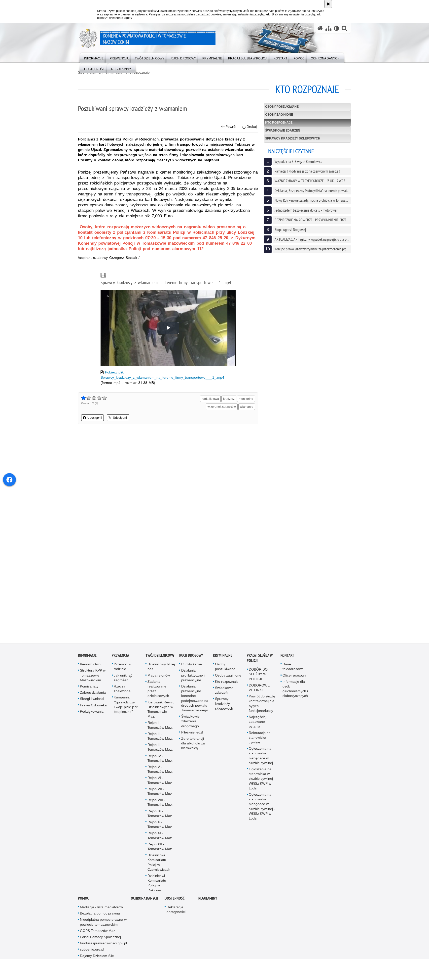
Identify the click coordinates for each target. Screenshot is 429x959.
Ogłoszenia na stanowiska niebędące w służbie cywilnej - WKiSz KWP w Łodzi (262, 808)
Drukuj (252, 127)
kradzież (229, 399)
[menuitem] (94, 57)
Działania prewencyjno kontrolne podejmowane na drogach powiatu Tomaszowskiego (194, 700)
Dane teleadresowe (293, 668)
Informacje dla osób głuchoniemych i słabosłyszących (295, 691)
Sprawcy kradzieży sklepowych (292, 138)
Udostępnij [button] (94, 417)
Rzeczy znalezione (122, 690)
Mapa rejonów (158, 678)
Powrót (230, 127)
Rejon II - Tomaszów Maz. (160, 738)
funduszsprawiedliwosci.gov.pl (103, 945)
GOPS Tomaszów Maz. (98, 933)
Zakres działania (93, 695)
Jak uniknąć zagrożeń (123, 680)
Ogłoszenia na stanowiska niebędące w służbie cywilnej (261, 758)
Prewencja (120, 657)
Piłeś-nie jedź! (192, 734)
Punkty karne (191, 666)
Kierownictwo (90, 666)
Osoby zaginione (279, 114)
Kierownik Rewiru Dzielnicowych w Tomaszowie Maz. (161, 711)
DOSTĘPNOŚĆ (174, 900)
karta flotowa (210, 399)
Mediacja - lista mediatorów (101, 909)
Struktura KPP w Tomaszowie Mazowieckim (93, 677)
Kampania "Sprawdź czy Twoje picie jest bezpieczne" (126, 706)
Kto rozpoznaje (138, 72)
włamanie (246, 407)
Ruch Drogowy (191, 657)
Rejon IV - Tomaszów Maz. (160, 760)
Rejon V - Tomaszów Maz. (160, 771)
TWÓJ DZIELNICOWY (160, 657)
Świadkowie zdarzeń (282, 130)
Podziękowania (92, 714)
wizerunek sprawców (222, 407)
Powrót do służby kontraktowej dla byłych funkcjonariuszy (262, 705)
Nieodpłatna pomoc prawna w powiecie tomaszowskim (103, 924)
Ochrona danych (144, 900)
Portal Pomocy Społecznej (100, 939)
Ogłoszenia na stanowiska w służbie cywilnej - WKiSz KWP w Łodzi (262, 780)
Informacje (87, 657)
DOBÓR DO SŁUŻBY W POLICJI (258, 676)
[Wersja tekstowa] (336, 28)
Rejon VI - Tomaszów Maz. (160, 782)
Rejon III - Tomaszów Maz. (160, 749)
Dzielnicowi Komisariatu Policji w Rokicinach (156, 885)
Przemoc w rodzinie (122, 668)
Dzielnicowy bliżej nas (161, 668)
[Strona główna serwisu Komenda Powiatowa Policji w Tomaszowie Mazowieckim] (320, 28)
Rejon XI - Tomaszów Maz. (160, 837)
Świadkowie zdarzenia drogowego (190, 723)
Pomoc (83, 900)
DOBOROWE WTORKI (259, 689)
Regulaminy (207, 900)
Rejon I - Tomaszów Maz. (160, 727)
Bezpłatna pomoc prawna (100, 915)
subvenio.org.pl (92, 952)
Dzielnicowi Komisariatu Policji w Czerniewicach (158, 864)
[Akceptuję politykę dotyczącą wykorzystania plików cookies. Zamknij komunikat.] (328, 4)
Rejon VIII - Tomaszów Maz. (160, 804)
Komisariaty (89, 688)
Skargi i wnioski (92, 701)
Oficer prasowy (294, 678)
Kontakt (287, 657)
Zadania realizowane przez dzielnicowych (158, 691)
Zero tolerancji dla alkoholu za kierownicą (193, 745)
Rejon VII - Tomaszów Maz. (160, 793)
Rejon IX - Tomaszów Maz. (160, 815)
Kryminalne (222, 657)
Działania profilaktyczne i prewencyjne (193, 677)
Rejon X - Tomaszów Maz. (160, 826)
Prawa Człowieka (93, 707)
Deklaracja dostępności (176, 911)
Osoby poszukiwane (282, 106)
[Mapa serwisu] (328, 28)
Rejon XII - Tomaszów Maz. (160, 848)
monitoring (246, 399)
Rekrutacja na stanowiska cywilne (260, 739)
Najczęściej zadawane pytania (257, 724)
